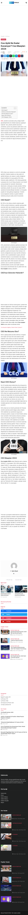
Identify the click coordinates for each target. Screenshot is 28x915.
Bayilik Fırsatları (4, 697)
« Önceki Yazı (9, 579)
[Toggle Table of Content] (14, 108)
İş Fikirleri (3, 700)
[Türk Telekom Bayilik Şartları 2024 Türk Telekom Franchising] (5, 647)
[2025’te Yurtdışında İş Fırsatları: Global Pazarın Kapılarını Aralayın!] (6, 825)
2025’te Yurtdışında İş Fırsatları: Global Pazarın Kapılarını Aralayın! (12, 717)
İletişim (2, 802)
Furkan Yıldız (16, 829)
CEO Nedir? (5, 110)
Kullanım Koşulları (5, 800)
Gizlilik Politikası (4, 798)
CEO (2, 121)
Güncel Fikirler (4, 913)
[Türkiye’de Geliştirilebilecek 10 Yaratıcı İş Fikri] (6, 836)
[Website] (13, 573)
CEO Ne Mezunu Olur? (7, 113)
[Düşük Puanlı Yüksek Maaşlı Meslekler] (7, 588)
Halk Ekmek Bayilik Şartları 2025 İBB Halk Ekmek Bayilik (19, 632)
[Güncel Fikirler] (14, 2)
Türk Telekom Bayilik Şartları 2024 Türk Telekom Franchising (18, 648)
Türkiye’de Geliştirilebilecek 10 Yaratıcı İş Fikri (12, 722)
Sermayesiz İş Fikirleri (6, 702)
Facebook (8, 611)
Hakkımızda (3, 793)
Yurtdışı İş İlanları (5, 704)
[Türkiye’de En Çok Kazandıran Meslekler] (21, 588)
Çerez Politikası (4, 797)
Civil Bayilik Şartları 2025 (7, 712)
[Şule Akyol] (1, 52)
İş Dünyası (8, 36)
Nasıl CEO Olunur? (6, 115)
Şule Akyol (4, 52)
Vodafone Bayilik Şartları (17, 640)
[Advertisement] (14, 20)
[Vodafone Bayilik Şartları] (5, 640)
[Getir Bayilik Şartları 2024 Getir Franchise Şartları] (5, 656)
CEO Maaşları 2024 (7, 117)
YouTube (8, 621)
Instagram (8, 618)
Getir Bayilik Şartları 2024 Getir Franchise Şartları (18, 656)
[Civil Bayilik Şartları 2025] (6, 817)
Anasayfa (2, 36)
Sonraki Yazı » (18, 579)
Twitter (8, 614)
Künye (2, 795)
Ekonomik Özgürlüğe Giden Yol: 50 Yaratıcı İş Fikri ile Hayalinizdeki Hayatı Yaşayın (14, 732)
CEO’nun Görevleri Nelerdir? (9, 112)
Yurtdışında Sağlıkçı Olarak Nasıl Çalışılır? (11, 327)
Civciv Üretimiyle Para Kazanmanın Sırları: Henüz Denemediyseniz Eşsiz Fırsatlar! (13, 727)
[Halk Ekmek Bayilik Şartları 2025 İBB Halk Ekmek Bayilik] (5, 632)
